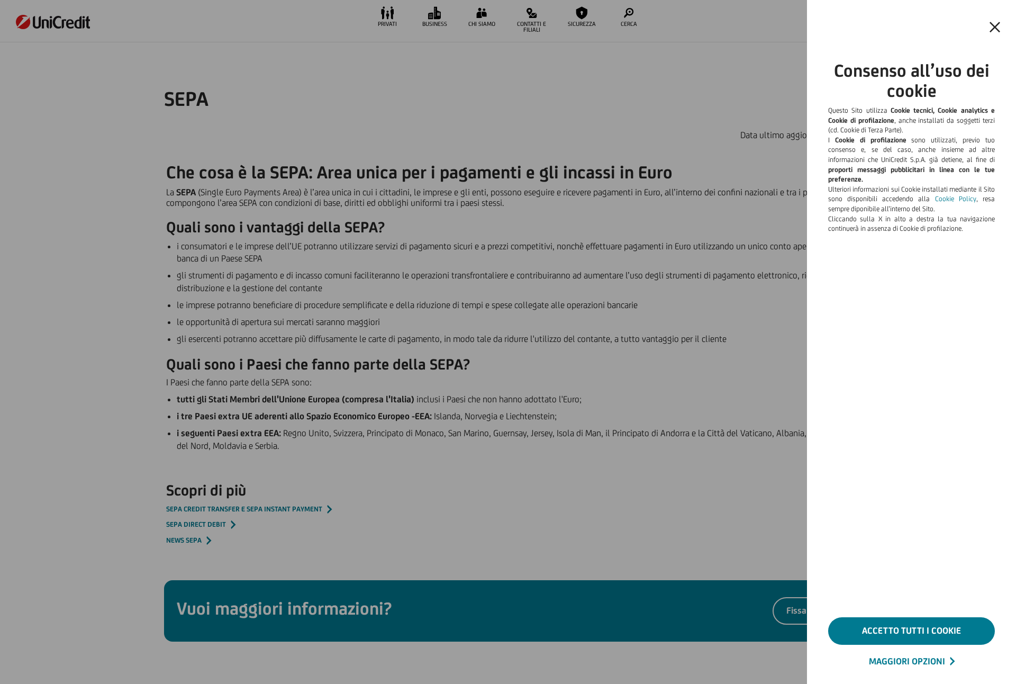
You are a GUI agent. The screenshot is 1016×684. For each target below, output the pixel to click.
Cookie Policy (955, 199)
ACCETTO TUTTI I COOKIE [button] (911, 630)
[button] (994, 27)
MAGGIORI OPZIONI (907, 661)
